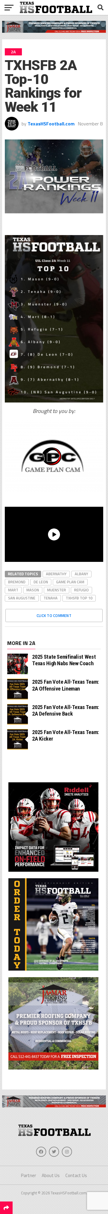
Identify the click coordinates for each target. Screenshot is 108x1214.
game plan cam (70, 582)
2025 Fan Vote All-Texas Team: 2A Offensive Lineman (65, 685)
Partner (28, 1175)
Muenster (56, 590)
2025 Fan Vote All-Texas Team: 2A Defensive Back (65, 710)
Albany (81, 574)
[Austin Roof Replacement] (53, 1070)
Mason (32, 590)
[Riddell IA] (53, 872)
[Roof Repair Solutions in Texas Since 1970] (54, 31)
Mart (13, 590)
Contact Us (76, 1175)
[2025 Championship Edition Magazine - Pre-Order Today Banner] (53, 971)
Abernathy (56, 574)
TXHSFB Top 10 (79, 598)
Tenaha (51, 598)
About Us (51, 1175)
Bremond (17, 582)
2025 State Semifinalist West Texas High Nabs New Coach (64, 660)
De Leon (41, 582)
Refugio (81, 590)
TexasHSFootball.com (51, 123)
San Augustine (21, 598)
